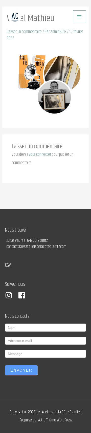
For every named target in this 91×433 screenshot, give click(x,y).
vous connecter (40, 154)
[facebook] (23, 295)
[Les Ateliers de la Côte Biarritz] (15, 17)
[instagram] (11, 295)
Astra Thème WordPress (55, 420)
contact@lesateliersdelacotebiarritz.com (36, 246)
